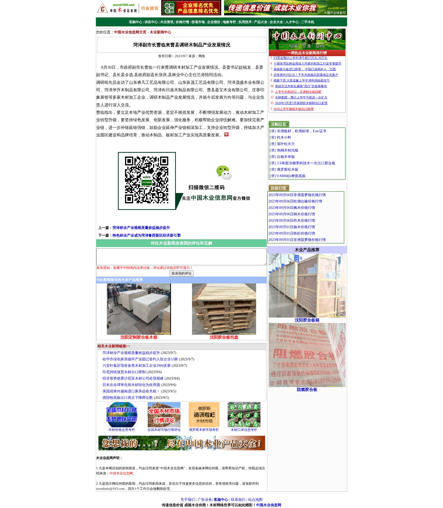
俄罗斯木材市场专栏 (204, 430)
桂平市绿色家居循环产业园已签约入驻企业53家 (140, 359)
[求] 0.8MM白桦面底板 (288, 176)
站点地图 (255, 500)
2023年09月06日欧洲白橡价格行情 (295, 201)
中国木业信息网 (268, 505)
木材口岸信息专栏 (244, 430)
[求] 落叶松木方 (282, 144)
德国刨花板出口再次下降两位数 (128, 398)
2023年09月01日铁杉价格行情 (291, 233)
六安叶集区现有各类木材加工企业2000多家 (137, 366)
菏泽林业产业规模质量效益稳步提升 (141, 228)
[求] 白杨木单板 (282, 157)
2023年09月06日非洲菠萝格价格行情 (297, 195)
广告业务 (205, 500)
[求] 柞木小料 (280, 137)
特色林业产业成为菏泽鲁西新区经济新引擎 (147, 235)
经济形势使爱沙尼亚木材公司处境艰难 (133, 378)
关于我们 (187, 500)
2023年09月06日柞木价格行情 (291, 220)
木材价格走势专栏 (121, 430)
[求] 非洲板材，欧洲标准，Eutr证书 (298, 131)
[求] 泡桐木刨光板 (284, 150)
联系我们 (238, 500)
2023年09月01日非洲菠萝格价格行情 (297, 240)
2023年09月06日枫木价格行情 (291, 208)
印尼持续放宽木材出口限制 (124, 372)
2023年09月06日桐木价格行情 (291, 214)
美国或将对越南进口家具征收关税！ (131, 391)
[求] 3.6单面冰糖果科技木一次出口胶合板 (302, 163)
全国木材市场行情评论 (164, 430)
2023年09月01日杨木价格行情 (291, 227)
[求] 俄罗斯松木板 (284, 169)
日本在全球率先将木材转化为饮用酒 (131, 385)
